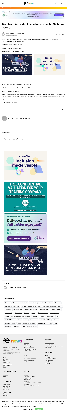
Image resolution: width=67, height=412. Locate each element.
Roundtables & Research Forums (32, 382)
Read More (34, 406)
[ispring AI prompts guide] (17, 73)
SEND (48, 320)
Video (4, 376)
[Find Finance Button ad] (25, 228)
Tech (55, 323)
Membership (6, 394)
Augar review (48, 303)
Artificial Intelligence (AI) (36, 303)
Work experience (32, 326)
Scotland (42, 320)
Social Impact (27, 350)
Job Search (27, 362)
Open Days (26, 381)
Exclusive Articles (49, 343)
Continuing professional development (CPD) (50, 306)
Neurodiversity (50, 316)
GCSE (59, 309)
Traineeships (8, 326)
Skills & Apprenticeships (30, 349)
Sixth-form (55, 320)
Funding (53, 309)
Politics (25, 320)
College (24, 306)
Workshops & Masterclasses (31, 386)
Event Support (48, 363)
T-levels (49, 323)
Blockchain (57, 303)
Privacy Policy (6, 365)
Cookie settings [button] (28, 409)
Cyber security (18, 309)
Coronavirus (8, 309)
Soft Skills (7, 323)
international (18, 313)
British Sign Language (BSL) (12, 306)
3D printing (8, 303)
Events (4, 390)
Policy (19, 320)
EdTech (25, 344)
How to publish (6, 384)
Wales (23, 326)
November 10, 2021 (11, 35)
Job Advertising (49, 360)
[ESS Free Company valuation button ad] (25, 196)
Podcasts (5, 375)
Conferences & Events (29, 376)
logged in (15, 139)
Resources (14, 102)
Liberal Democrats (43, 313)
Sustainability (41, 323)
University (16, 326)
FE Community (6, 361)
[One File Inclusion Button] (49, 73)
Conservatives (32, 306)
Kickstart (26, 313)
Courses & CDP (28, 378)
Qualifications (33, 320)
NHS (58, 316)
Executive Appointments (30, 358)
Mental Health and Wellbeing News (20, 316)
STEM (19, 323)
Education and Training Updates (15, 33)
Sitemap (5, 367)
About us (5, 358)
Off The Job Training (10, 320)
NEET (42, 316)
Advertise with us (7, 364)
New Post (5, 387)
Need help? (5, 395)
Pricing (46, 355)
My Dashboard (6, 389)
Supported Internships (29, 323)
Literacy (7, 316)
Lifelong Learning (54, 313)
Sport (13, 323)
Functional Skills (44, 309)
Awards (26, 375)
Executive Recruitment (29, 360)
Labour (33, 313)
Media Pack (48, 357)
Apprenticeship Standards (20, 303)
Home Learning (9, 313)
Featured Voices (49, 344)
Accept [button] (39, 409)
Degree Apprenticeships (30, 309)
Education (26, 343)
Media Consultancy (50, 362)
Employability (27, 346)
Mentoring (35, 316)
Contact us (5, 359)
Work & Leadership (29, 347)
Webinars (26, 384)
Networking (27, 379)
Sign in (62, 3)
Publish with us (6, 362)
